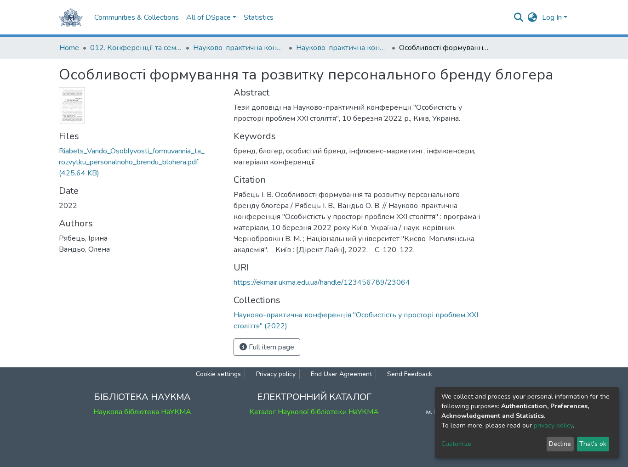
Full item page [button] (270, 347)
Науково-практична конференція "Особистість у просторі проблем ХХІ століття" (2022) (342, 48)
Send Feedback (409, 374)
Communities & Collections (136, 17)
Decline (560, 443)
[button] (532, 17)
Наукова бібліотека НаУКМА (142, 412)
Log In (552, 17)
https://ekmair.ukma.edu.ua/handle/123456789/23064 (322, 282)
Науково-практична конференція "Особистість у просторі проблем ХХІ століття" (239, 48)
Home (69, 48)
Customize (456, 443)
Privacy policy (276, 374)
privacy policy (553, 425)
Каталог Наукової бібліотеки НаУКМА (314, 412)
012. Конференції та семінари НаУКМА (136, 48)
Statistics (259, 17)
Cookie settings (218, 374)
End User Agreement (341, 374)
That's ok (592, 443)
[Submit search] (519, 17)
